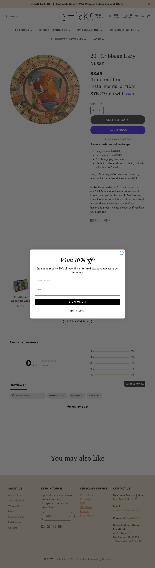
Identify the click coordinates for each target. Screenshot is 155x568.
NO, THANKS (77, 311)
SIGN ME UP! (77, 301)
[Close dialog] (121, 253)
